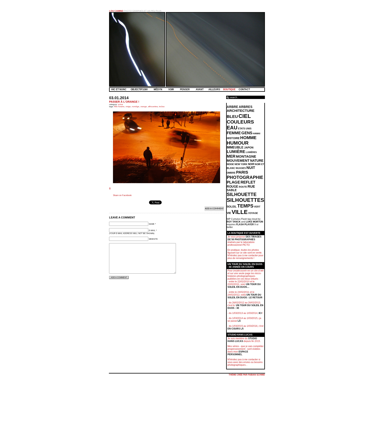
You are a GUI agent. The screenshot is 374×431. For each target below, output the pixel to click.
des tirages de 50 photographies (244, 238)
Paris (242, 172)
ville (240, 212)
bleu (232, 116)
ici (260, 313)
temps (245, 205)
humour (238, 143)
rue (251, 186)
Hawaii (256, 133)
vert (257, 206)
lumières (251, 152)
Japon (248, 147)
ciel (244, 116)
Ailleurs (214, 89)
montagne (246, 156)
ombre (231, 172)
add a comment (214, 208)
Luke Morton (254, 221)
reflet (248, 182)
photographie (245, 177)
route (243, 186)
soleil (232, 206)
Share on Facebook (122, 195)
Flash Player (245, 224)
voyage (253, 213)
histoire (233, 138)
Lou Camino (116, 11)
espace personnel (238, 353)
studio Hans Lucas (242, 340)
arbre (232, 107)
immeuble (235, 147)
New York (241, 164)
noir (251, 164)
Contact (244, 89)
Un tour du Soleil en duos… (244, 285)
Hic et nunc (118, 89)
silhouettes (153, 106)
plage (233, 182)
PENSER (185, 89)
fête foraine (119, 106)
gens (246, 133)
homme (248, 137)
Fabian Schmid (256, 375)
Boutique (229, 89)
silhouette (242, 194)
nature (256, 161)
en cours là (236, 328)
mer (231, 156)
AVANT (200, 89)
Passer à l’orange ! (124, 101)
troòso (162, 106)
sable (232, 190)
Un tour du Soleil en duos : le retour (245, 296)
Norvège (135, 106)
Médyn (158, 89)
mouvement (238, 161)
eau (232, 128)
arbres (245, 107)
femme (234, 133)
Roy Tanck (234, 221)
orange (143, 106)
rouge (232, 186)
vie (229, 213)
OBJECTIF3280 (139, 89)
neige (128, 106)
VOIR (171, 89)
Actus (120, 104)
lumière (236, 151)
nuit (250, 168)
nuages (241, 168)
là (239, 321)
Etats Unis (244, 128)
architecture (240, 111)
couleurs (240, 122)
